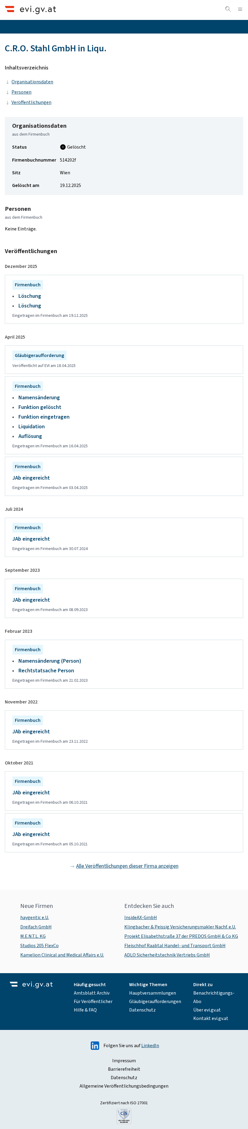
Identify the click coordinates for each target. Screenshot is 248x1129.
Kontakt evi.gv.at (210, 1018)
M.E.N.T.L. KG (33, 936)
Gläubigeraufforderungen (155, 1001)
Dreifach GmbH (36, 927)
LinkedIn (150, 1045)
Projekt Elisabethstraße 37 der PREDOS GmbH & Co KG (181, 936)
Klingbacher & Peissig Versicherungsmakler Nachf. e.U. (180, 927)
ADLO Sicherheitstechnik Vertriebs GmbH (167, 955)
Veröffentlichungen (31, 102)
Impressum (124, 1060)
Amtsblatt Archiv (91, 993)
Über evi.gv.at (207, 1010)
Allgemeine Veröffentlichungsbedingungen (124, 1086)
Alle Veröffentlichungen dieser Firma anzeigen (127, 866)
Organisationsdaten (32, 82)
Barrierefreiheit (124, 1069)
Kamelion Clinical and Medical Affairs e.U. (62, 955)
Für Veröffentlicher (93, 1001)
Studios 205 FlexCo (39, 945)
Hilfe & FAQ (85, 1010)
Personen (21, 92)
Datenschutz (142, 1010)
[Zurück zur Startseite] (30, 10)
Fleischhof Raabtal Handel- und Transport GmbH (175, 945)
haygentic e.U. (34, 917)
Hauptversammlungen (152, 993)
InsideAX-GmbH (140, 917)
